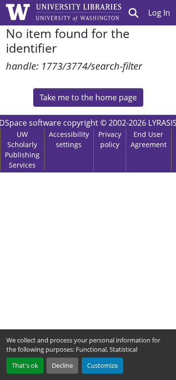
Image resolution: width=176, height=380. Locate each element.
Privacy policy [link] (109, 139)
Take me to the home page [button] (88, 97)
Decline (62, 365)
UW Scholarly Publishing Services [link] (22, 150)
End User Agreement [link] (149, 139)
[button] (134, 12)
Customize (102, 365)
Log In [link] (159, 12)
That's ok (25, 365)
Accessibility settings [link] (69, 139)
